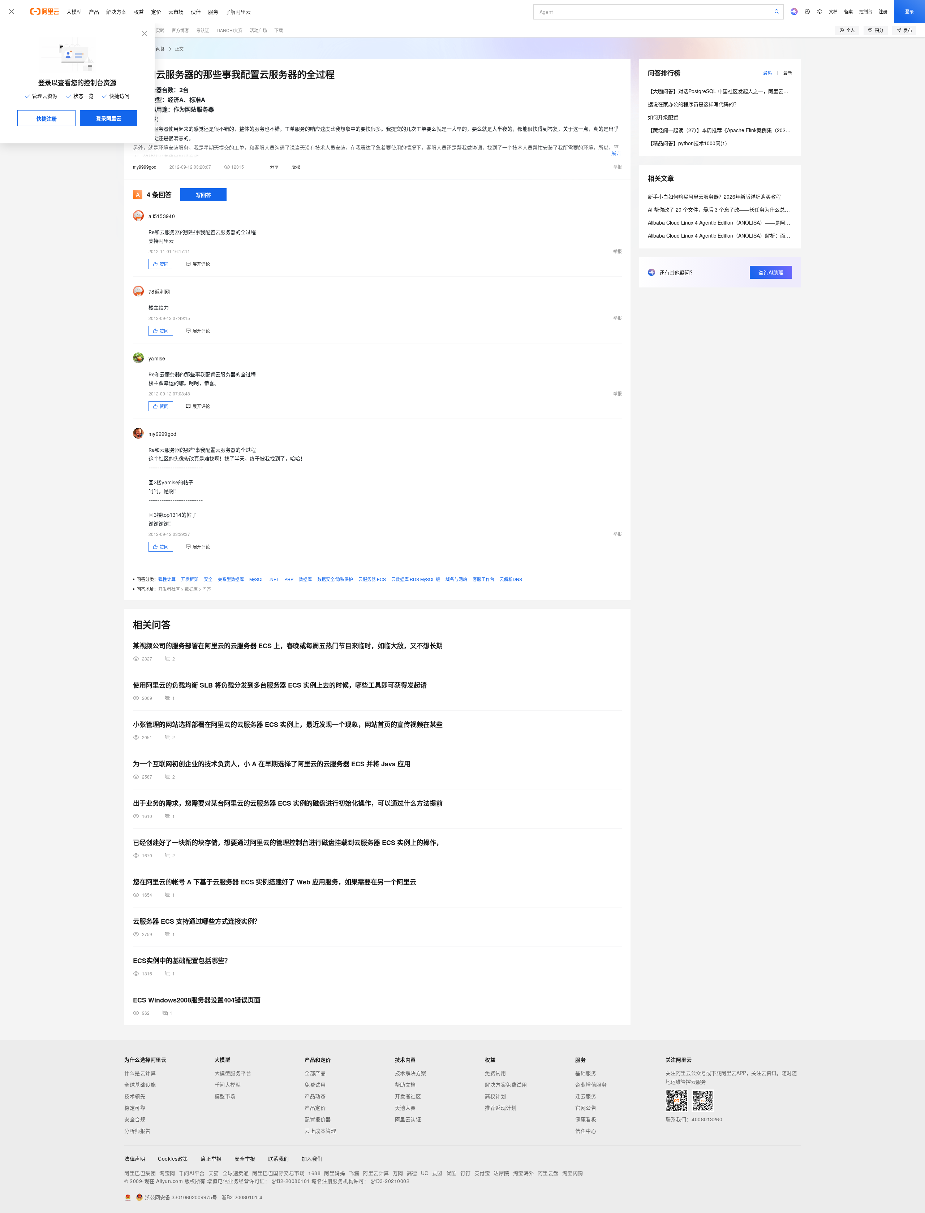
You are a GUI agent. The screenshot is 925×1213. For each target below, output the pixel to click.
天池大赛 (405, 1107)
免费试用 (315, 1084)
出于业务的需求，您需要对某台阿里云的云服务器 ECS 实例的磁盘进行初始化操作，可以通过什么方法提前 (288, 803)
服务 (213, 11)
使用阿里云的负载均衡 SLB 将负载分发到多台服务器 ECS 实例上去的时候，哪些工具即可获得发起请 (280, 685)
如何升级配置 (663, 117)
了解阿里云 (238, 11)
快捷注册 (46, 118)
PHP (288, 579)
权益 (139, 11)
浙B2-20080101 (291, 1180)
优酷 (451, 1173)
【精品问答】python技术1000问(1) (687, 143)
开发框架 (189, 579)
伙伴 (196, 11)
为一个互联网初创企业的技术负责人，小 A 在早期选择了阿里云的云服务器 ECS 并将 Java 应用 (271, 763)
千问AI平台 (192, 1173)
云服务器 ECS (372, 579)
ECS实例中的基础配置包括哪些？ (182, 960)
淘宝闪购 (572, 1173)
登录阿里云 (108, 118)
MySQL (256, 579)
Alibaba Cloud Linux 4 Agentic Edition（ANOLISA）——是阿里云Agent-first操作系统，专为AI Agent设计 (766, 222)
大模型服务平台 (233, 1072)
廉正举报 (211, 1158)
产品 (94, 11)
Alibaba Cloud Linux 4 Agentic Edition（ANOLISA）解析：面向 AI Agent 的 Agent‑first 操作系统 (756, 235)
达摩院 (501, 1173)
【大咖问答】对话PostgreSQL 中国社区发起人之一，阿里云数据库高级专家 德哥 (739, 91)
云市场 (176, 11)
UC (425, 1173)
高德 (412, 1173)
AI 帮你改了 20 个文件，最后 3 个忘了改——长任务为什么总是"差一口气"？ (733, 209)
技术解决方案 (410, 1072)
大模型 (74, 11)
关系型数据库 (231, 579)
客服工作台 (483, 579)
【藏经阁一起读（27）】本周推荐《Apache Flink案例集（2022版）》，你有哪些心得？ (743, 130)
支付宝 (482, 1173)
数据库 (305, 579)
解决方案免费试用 (506, 1084)
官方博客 (180, 30)
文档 (833, 11)
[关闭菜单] (11, 11)
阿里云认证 (408, 1119)
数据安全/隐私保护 (335, 579)
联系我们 (278, 1158)
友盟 (437, 1173)
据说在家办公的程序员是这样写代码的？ (693, 104)
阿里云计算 (376, 1173)
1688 (314, 1173)
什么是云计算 (140, 1072)
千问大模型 (228, 1084)
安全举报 (245, 1158)
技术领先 (134, 1096)
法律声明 (134, 1158)
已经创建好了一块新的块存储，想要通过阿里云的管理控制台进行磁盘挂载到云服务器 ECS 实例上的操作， (288, 842)
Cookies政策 (173, 1158)
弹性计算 (167, 579)
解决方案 (116, 11)
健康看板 (585, 1119)
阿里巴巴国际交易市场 (278, 1173)
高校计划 (495, 1096)
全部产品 (315, 1072)
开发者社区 (169, 589)
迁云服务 (585, 1096)
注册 (883, 11)
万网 (398, 1173)
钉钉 (465, 1173)
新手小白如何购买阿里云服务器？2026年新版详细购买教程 (714, 196)
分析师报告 (137, 1130)
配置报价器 (318, 1119)
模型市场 (225, 1096)
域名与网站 (456, 579)
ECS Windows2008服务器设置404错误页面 (197, 1000)
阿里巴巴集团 (140, 1173)
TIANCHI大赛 (229, 30)
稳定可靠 (134, 1107)
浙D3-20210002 (390, 1180)
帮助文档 (405, 1084)
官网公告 (585, 1107)
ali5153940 (162, 216)
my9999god (144, 167)
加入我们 (312, 1158)
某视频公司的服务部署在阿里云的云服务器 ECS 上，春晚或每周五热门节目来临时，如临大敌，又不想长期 (288, 645)
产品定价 (315, 1107)
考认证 (202, 30)
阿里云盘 (548, 1173)
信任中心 (585, 1130)
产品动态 (315, 1096)
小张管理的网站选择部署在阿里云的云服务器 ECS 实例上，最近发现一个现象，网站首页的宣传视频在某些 (288, 724)
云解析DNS (511, 579)
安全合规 (134, 1119)
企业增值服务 (591, 1084)
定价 (156, 11)
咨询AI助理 (770, 272)
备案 (848, 11)
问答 (160, 49)
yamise (157, 358)
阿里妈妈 (334, 1173)
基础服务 (585, 1072)
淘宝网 (167, 1173)
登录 (909, 11)
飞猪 (354, 1173)
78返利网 (159, 291)
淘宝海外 (523, 1173)
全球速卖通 (236, 1173)
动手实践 (155, 30)
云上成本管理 (320, 1130)
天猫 (213, 1173)
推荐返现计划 (500, 1107)
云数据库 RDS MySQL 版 (415, 579)
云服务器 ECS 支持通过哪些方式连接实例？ (197, 921)
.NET (274, 579)
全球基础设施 (140, 1084)
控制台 (865, 11)
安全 (208, 579)
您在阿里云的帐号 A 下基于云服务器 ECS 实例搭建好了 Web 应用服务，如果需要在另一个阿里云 (274, 882)
